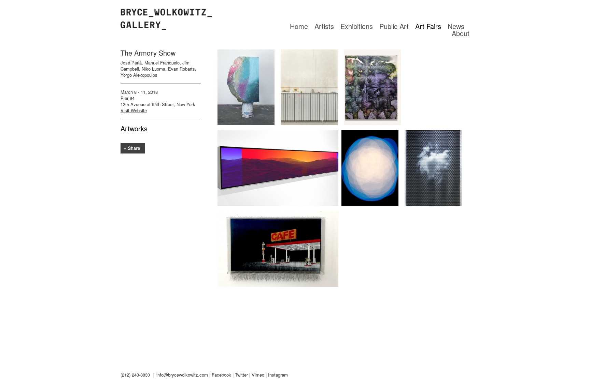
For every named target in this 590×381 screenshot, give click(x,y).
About (460, 33)
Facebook (221, 374)
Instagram (278, 374)
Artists (324, 26)
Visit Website (134, 110)
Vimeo (258, 374)
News (456, 26)
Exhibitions (356, 26)
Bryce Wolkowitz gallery (166, 19)
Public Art (394, 26)
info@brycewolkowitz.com (182, 374)
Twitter (241, 374)
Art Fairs (428, 26)
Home (299, 26)
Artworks (134, 128)
